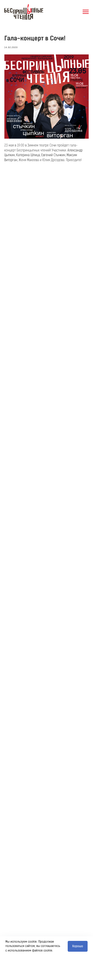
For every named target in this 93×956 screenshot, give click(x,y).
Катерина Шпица (28, 155)
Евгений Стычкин (53, 155)
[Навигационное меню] (86, 12)
